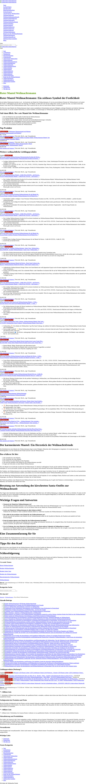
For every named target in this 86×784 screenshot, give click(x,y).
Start (4, 748)
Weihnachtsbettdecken (9, 760)
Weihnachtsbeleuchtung (9, 763)
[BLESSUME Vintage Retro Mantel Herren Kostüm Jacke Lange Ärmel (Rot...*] (21, 341)
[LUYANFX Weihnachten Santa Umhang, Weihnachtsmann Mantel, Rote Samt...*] (22, 321)
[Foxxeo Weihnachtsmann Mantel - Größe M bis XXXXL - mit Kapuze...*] (20, 175)
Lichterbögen (6, 750)
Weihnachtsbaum (7, 757)
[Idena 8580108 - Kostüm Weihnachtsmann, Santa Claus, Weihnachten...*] (20, 248)
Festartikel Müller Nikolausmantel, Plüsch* (11, 145)
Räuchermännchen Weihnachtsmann (9, 577)
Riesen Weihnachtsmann (6, 565)
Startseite (2, 597)
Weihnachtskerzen (8, 768)
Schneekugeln (7, 754)
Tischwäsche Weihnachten (10, 756)
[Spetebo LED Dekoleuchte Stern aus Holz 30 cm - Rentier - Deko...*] (27, 675)
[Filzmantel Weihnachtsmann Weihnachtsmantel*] (13, 393)
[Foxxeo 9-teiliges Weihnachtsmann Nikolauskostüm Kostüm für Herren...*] (20, 157)
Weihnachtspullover (8, 777)
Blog (4, 780)
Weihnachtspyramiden (9, 779)
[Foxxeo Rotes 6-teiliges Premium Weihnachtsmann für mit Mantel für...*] (19, 194)
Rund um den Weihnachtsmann (11, 774)
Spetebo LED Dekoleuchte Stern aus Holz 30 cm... (59, 675)
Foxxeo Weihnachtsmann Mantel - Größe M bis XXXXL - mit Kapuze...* (19, 176)
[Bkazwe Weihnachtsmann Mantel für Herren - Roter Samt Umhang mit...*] (20, 263)
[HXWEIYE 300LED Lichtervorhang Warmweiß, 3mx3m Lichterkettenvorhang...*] (35, 683)
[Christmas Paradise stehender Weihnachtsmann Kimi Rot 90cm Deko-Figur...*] (21, 429)
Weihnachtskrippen (8, 772)
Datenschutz (6, 87)
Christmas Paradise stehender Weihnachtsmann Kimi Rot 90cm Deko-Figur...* (21, 430)
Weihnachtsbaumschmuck (10, 759)
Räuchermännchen (8, 753)
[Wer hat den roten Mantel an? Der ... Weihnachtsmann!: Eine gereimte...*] (19, 421)
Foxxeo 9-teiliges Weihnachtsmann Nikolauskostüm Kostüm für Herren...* (20, 158)
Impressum (6, 86)
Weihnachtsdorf (7, 766)
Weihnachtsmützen (8, 775)
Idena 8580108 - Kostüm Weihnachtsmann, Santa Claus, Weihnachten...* (19, 249)
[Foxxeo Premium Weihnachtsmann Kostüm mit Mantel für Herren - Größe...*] (21, 356)
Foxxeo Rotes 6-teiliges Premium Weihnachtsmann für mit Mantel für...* (19, 196)
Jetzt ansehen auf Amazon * (7, 136)
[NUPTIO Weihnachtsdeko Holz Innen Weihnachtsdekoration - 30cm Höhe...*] (29, 677)
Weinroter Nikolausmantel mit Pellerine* (11, 133)
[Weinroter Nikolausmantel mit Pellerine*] (19, 131)
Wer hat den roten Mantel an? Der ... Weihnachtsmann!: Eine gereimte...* (19, 423)
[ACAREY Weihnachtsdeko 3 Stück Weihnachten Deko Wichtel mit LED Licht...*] (35, 680)
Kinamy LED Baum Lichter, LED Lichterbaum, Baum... (68, 672)
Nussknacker (6, 751)
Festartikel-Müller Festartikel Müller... (10, 139)
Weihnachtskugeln (8, 762)
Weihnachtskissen (8, 769)
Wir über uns (6, 89)
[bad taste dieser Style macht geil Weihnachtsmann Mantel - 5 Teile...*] (18, 302)
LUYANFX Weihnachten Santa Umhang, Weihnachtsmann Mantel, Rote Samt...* (22, 323)
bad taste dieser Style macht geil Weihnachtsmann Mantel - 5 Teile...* (18, 303)
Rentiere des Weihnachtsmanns (8, 574)
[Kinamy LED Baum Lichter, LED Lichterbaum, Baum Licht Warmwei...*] (33, 672)
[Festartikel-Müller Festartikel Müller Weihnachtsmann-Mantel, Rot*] (31, 137)
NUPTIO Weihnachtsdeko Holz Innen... (61, 677)
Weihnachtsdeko (7, 765)
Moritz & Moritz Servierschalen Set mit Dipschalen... (64, 679)
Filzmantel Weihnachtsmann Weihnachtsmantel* (13, 395)
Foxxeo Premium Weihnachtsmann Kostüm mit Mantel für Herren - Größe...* (20, 357)
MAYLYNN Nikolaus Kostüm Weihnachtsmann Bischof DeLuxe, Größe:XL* (21, 375)
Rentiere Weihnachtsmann (7, 568)
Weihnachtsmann (4, 580)
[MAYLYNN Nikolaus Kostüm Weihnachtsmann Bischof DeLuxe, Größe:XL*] (21, 374)
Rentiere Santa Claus (5, 571)
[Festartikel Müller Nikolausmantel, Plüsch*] (20, 143)
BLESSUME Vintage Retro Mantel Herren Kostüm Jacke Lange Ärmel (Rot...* (21, 342)
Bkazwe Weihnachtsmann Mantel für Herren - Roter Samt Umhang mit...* (19, 264)
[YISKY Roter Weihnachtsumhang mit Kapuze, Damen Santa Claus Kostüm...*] (21, 401)
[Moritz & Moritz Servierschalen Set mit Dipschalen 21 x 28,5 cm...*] (31, 679)
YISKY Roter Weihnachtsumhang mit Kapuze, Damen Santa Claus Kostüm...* (21, 402)
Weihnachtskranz (7, 771)
